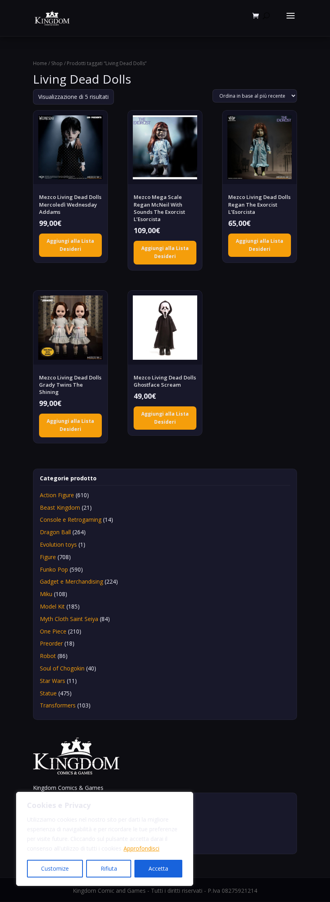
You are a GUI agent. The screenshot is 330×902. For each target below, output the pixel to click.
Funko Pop (54, 569)
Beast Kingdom (60, 507)
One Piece (53, 631)
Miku (46, 594)
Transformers (58, 705)
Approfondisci (141, 848)
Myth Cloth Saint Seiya (69, 619)
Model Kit (52, 606)
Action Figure (57, 495)
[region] (104, 839)
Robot (48, 656)
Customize (55, 868)
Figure (48, 557)
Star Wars (52, 681)
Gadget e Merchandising (71, 581)
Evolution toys (58, 544)
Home (40, 63)
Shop (57, 63)
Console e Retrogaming (70, 519)
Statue (48, 693)
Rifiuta (109, 868)
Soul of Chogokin (62, 668)
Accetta (158, 868)
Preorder (51, 643)
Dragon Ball (55, 532)
